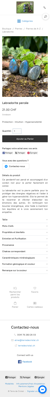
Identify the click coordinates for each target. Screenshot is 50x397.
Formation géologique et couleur (18, 264)
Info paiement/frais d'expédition (30, 384)
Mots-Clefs (7, 226)
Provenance (8, 245)
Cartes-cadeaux (35, 307)
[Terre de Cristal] (25, 7)
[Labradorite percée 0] (25, 66)
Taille (5, 219)
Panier (15, 307)
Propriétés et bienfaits (13, 232)
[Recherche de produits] (45, 16)
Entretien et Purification (14, 238)
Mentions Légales (26, 386)
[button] (15, 166)
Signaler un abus (34, 391)
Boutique (6, 28)
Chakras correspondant (13, 251)
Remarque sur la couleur (14, 270)
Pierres (18, 28)
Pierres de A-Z (33, 28)
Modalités (9, 384)
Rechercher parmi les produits (15, 294)
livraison (6, 114)
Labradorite (8, 31)
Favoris (34, 292)
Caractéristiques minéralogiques (18, 257)
